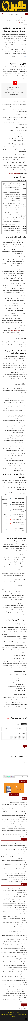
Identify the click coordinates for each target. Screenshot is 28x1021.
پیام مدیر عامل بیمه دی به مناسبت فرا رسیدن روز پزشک (13, 809)
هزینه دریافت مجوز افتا (14, 173)
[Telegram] (23, 737)
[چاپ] (19, 22)
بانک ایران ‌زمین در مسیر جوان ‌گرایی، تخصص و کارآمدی (13, 985)
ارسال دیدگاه (23, 781)
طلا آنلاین (24, 1008)
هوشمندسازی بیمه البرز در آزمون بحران (16, 888)
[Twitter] (15, 737)
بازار (21, 18)
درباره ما (17, 1012)
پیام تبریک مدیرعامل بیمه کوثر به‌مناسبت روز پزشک (14, 873)
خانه (25, 18)
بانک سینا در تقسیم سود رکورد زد (18, 970)
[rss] (8, 1012)
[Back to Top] (26, 1019)
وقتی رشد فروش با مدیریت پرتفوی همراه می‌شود (14, 991)
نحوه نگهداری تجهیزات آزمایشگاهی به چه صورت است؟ (13, 819)
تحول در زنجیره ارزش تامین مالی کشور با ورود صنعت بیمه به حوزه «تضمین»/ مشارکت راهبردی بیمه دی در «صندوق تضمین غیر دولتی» (15, 907)
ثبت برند (18, 724)
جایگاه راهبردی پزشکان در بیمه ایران (17, 802)
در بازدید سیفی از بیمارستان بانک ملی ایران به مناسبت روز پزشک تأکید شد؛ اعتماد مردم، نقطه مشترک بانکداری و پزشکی (14, 830)
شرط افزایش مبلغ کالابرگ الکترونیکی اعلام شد (15, 826)
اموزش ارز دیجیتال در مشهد (16, 1008)
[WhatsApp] (19, 737)
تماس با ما (12, 1012)
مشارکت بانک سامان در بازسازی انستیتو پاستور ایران (14, 916)
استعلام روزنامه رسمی (15, 330)
